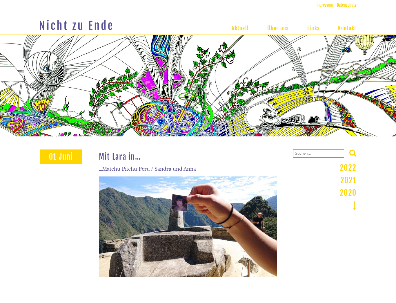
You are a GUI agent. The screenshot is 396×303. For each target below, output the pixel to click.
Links (313, 28)
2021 (348, 180)
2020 (348, 192)
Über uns (277, 28)
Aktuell (240, 28)
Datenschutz (346, 5)
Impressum (324, 5)
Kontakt (347, 28)
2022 (348, 167)
